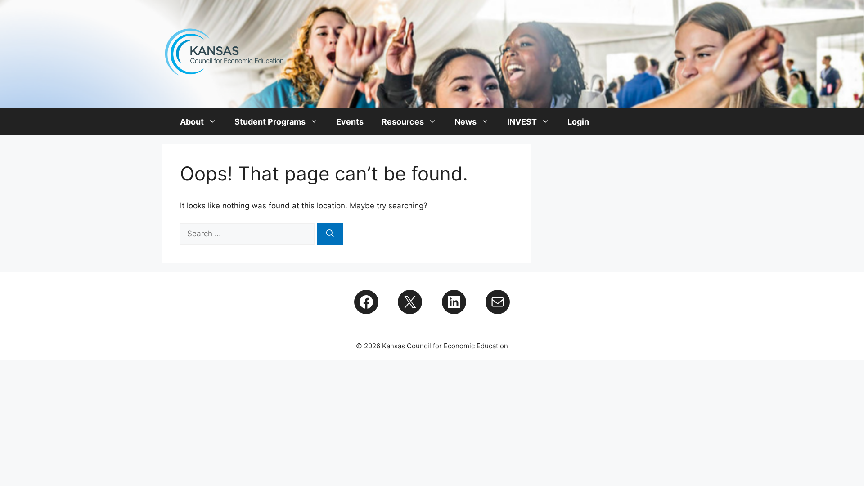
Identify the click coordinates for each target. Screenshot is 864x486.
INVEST (522, 121)
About (192, 121)
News (465, 121)
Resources (403, 121)
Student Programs (270, 121)
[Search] (330, 234)
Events (350, 121)
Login (578, 121)
